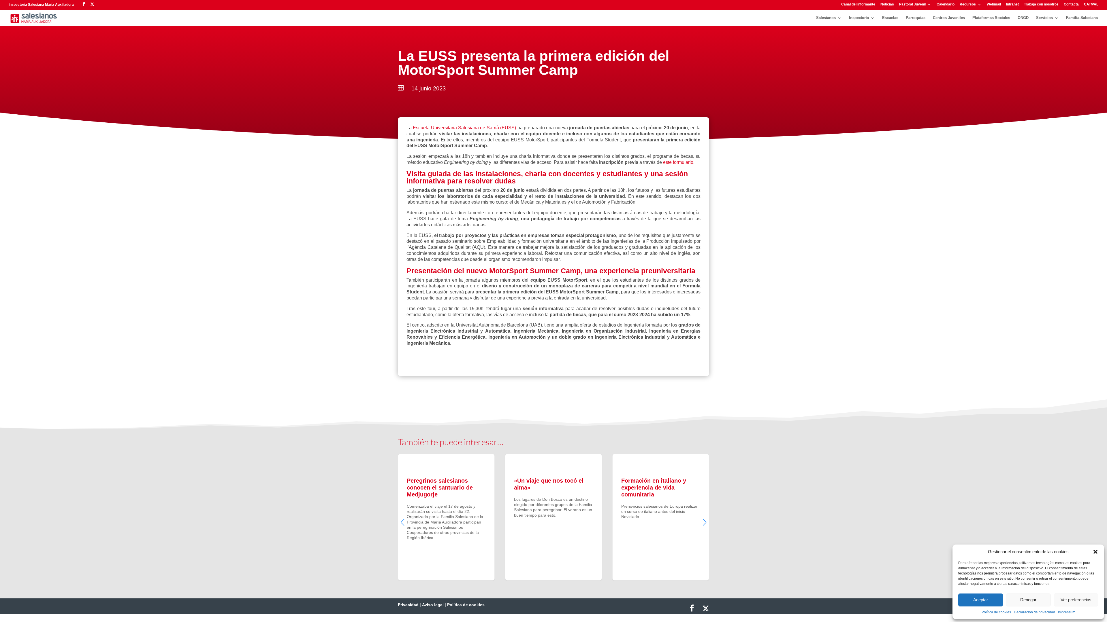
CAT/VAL (1091, 4)
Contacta (1071, 4)
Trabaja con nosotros (1041, 4)
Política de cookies (996, 612)
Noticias (887, 4)
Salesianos (826, 18)
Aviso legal (433, 604)
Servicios (1044, 18)
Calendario (945, 4)
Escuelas (890, 18)
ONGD (1023, 18)
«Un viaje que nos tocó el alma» (553, 517)
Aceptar (980, 599)
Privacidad (408, 604)
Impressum (1066, 612)
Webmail (994, 4)
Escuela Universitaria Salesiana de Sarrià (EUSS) (464, 127)
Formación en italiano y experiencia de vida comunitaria (661, 517)
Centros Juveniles (949, 18)
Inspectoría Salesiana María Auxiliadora (41, 5)
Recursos (968, 4)
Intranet (1012, 4)
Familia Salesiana (1082, 18)
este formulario (678, 162)
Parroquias (915, 18)
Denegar (1028, 599)
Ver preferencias (1076, 599)
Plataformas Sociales (991, 18)
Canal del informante (858, 4)
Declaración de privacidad (1034, 612)
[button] (1095, 552)
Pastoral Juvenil (912, 4)
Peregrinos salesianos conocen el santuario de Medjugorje (446, 517)
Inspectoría (859, 18)
